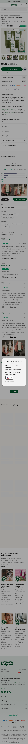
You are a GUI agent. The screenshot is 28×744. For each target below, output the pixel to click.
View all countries (9, 381)
